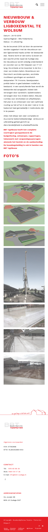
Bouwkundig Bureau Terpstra (22, 520)
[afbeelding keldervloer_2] (25, 341)
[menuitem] (35, 4)
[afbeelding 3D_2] (25, 193)
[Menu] (41, 4)
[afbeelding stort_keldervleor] (25, 370)
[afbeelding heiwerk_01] (25, 276)
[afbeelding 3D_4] (25, 237)
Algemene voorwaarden (13, 442)
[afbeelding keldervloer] (25, 316)
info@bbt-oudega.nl (18, 475)
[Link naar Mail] (42, 526)
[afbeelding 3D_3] (25, 215)
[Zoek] (35, 4)
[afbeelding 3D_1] (25, 172)
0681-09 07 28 (14, 472)
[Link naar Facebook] (5, 479)
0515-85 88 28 (14, 469)
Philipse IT (7, 523)
